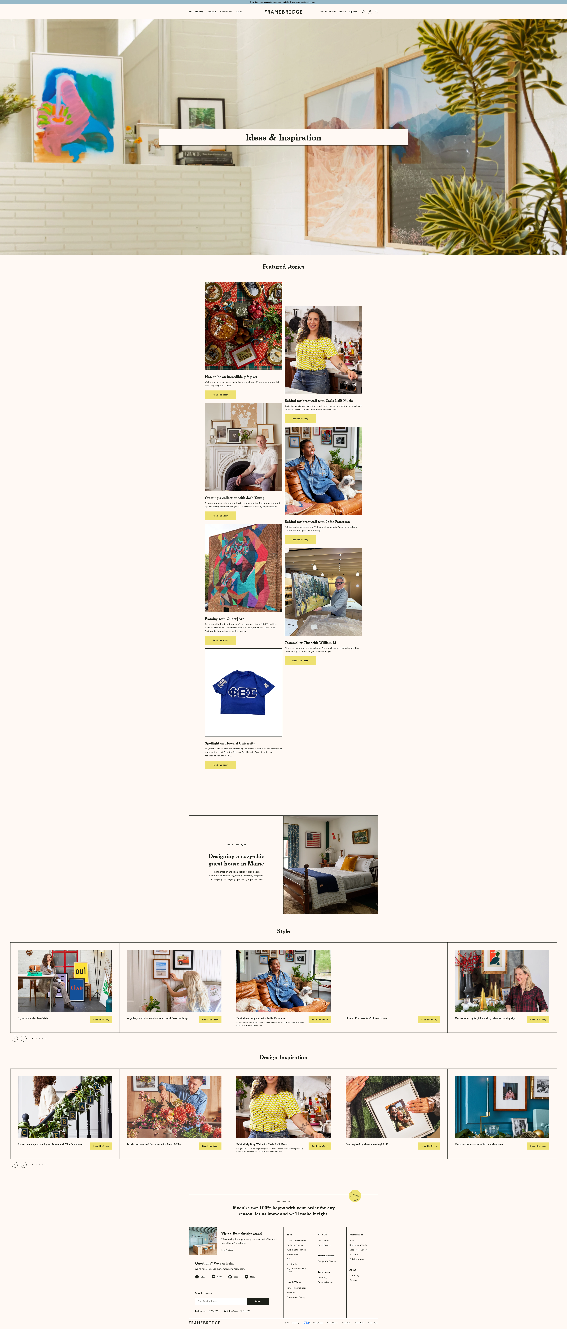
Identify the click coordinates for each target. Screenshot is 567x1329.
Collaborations (357, 1259)
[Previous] (15, 1039)
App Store (245, 1311)
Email (252, 1277)
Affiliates (354, 1255)
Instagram (213, 1311)
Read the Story (300, 419)
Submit (258, 1301)
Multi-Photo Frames (296, 1250)
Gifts (239, 12)
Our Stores (323, 1240)
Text (236, 1277)
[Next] (24, 1039)
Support (353, 12)
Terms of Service (332, 1323)
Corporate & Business (360, 1250)
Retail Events (324, 1245)
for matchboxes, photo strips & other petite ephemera (293, 2)
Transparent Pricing (296, 1297)
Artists (353, 1240)
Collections (226, 12)
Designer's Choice (327, 1261)
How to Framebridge (296, 1288)
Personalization (325, 1282)
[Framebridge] (283, 12)
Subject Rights (373, 1323)
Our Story (354, 1276)
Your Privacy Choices (316, 1323)
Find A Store (227, 1250)
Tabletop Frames (295, 1245)
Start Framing (196, 12)
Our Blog (322, 1278)
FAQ (203, 1277)
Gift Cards (292, 1264)
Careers (353, 1280)
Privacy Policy (346, 1323)
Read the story (220, 395)
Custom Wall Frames (296, 1240)
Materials (291, 1293)
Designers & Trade (358, 1245)
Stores (342, 12)
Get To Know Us (328, 12)
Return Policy (360, 1323)
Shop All (212, 12)
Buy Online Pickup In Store (296, 1270)
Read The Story (300, 661)
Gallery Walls (293, 1255)
